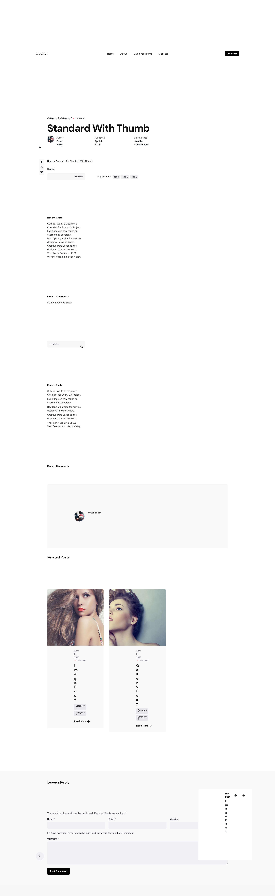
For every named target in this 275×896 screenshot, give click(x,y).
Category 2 (53, 118)
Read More (80, 721)
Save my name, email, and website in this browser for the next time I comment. (92, 833)
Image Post (226, 816)
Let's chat (232, 53)
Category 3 (66, 118)
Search (51, 168)
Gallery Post (137, 684)
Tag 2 (125, 177)
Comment (53, 839)
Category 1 (80, 707)
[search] (81, 346)
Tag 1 (116, 177)
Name (51, 819)
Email (112, 819)
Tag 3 (134, 177)
